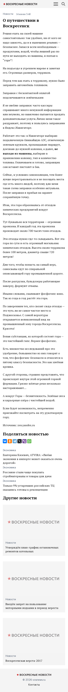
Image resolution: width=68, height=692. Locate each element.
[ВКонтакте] (5, 441)
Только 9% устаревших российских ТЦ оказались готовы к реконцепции (28, 487)
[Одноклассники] (10, 441)
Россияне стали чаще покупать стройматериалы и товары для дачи (27, 474)
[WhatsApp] (29, 441)
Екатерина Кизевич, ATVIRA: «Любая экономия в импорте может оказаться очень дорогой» (32, 459)
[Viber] (24, 441)
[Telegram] (15, 441)
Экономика (9, 450)
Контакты (34, 685)
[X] (19, 441)
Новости (8, 14)
